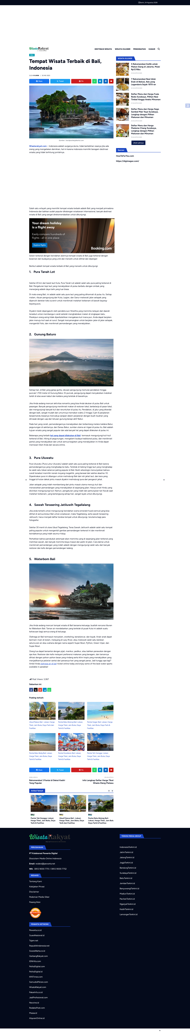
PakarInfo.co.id (36, 992)
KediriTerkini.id (126, 909)
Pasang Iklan (34, 902)
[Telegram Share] (45, 690)
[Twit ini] (36, 690)
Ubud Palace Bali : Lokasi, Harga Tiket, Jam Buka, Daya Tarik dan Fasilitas (42, 725)
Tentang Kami (35, 881)
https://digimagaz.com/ (127, 161)
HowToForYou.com (125, 156)
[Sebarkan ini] (31, 690)
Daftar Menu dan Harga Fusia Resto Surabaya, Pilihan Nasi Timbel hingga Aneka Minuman (146, 97)
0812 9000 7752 (59, 869)
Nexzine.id (34, 1002)
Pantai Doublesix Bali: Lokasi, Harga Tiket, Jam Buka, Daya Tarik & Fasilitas (69, 756)
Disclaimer (34, 892)
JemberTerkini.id (127, 883)
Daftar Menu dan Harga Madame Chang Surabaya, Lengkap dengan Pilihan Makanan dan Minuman (144, 129)
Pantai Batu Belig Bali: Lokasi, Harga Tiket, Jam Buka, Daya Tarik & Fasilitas (40, 756)
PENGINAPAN (139, 49)
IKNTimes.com (36, 977)
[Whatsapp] (94, 81)
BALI (31, 55)
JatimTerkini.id (126, 852)
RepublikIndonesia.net (39, 945)
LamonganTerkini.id (128, 914)
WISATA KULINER (122, 49)
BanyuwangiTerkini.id (129, 888)
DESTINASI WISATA (103, 49)
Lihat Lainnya (138, 143)
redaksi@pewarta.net (45, 863)
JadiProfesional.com (38, 997)
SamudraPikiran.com (38, 982)
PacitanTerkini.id (127, 899)
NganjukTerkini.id (127, 904)
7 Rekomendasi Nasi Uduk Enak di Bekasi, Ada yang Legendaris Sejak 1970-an (143, 82)
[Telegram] (100, 81)
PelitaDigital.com (37, 966)
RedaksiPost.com (37, 1008)
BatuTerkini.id (126, 878)
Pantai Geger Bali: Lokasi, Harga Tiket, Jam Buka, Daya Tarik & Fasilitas (99, 725)
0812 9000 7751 (41, 869)
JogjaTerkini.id (126, 862)
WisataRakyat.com (37, 987)
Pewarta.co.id (35, 930)
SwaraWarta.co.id (37, 951)
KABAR (152, 49)
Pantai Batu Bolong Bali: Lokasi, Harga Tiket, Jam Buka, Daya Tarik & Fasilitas (70, 725)
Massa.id (33, 1013)
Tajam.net (33, 940)
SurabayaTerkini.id (128, 873)
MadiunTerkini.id (127, 893)
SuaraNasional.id (36, 935)
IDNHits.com (35, 961)
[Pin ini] (40, 690)
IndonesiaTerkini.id (128, 847)
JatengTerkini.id (127, 857)
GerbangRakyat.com (38, 956)
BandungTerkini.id (128, 868)
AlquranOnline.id (36, 1018)
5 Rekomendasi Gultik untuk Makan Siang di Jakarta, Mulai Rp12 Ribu (145, 67)
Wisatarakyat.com (38, 146)
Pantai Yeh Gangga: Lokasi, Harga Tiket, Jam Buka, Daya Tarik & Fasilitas (98, 756)
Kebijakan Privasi (36, 886)
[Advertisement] (95, 24)
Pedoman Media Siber (39, 897)
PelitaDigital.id (35, 971)
